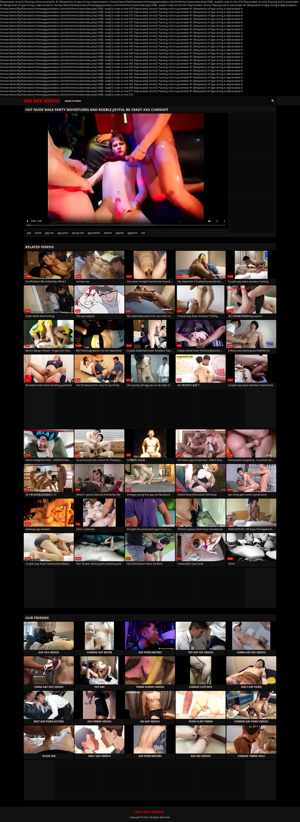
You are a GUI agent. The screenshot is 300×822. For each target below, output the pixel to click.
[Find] (273, 101)
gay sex (49, 233)
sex (143, 233)
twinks (108, 233)
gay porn (63, 233)
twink (38, 233)
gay (29, 233)
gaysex (120, 233)
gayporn (133, 233)
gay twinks (94, 233)
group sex (78, 233)
